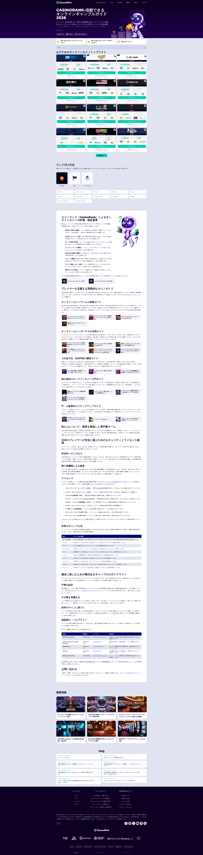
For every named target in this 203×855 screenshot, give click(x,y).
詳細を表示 (100, 155)
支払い (128, 2)
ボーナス (120, 2)
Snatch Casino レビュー (101, 75)
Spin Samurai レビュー (101, 100)
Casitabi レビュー (71, 149)
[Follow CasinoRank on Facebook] (126, 823)
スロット (76, 804)
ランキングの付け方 (125, 804)
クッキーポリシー (100, 852)
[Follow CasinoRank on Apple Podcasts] (145, 823)
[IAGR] (65, 838)
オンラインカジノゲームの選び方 (100, 798)
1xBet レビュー (71, 75)
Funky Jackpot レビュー (101, 149)
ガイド (136, 2)
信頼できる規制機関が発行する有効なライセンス (120, 482)
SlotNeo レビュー (132, 149)
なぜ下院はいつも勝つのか (100, 795)
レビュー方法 (125, 801)
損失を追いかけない (87, 590)
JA (57, 823)
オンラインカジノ (101, 2)
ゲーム (111, 2)
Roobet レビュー (71, 124)
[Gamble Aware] (120, 838)
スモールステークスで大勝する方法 (100, 801)
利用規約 (76, 852)
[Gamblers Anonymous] (74, 838)
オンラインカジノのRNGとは (100, 804)
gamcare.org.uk (97, 651)
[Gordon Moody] (99, 838)
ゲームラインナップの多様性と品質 (75, 250)
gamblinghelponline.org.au (100, 655)
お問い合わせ (125, 798)
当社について (125, 795)
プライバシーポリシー (125, 807)
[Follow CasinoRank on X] (133, 823)
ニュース (144, 2)
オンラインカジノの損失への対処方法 (100, 807)
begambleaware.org (98, 646)
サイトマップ (126, 852)
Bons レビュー (71, 100)
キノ (76, 798)
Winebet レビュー (132, 124)
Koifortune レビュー (101, 124)
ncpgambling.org (97, 641)
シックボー (76, 801)
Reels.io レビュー (132, 100)
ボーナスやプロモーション (101, 242)
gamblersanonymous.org (99, 637)
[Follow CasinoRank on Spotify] (141, 823)
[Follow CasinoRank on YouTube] (137, 823)
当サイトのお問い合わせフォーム (129, 673)
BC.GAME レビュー (132, 75)
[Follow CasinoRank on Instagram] (129, 823)
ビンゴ (76, 795)
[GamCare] (85, 838)
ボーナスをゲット (71, 72)
